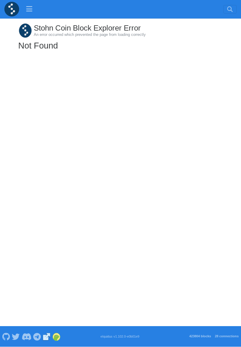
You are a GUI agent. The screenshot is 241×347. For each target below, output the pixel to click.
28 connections (227, 336)
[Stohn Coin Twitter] (15, 336)
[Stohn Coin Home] (12, 9)
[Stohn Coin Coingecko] (56, 336)
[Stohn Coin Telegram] (37, 336)
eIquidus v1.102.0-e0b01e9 (120, 336)
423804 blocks (200, 336)
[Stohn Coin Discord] (26, 336)
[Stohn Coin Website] (46, 336)
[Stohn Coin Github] (6, 336)
